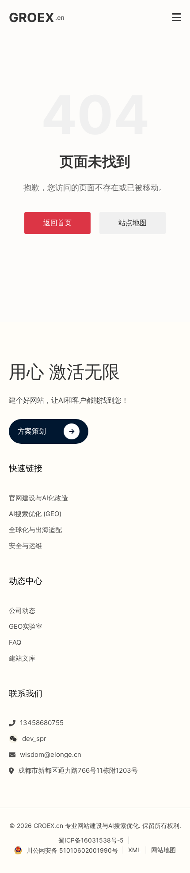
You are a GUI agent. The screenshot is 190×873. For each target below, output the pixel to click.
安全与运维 (25, 545)
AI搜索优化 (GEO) (35, 514)
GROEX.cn (48, 825)
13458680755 (42, 722)
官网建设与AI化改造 (38, 498)
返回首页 (57, 222)
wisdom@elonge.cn (50, 754)
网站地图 (163, 850)
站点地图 (132, 222)
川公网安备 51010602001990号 (72, 850)
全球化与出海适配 (35, 529)
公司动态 (22, 610)
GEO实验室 (25, 626)
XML (134, 850)
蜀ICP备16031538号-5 (91, 840)
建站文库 (22, 658)
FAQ (15, 642)
